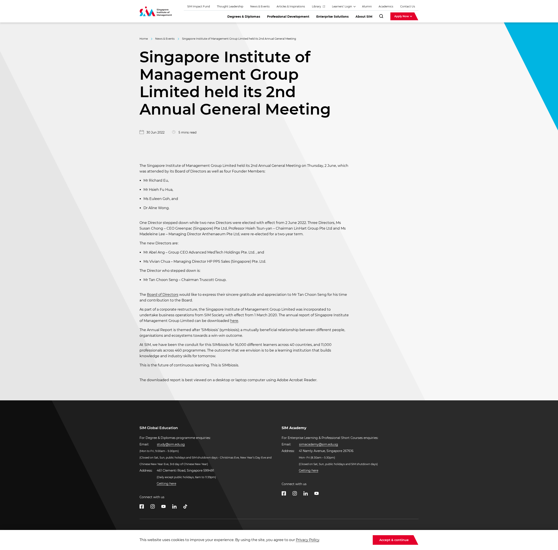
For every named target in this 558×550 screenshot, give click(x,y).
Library (317, 6)
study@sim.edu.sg (171, 444)
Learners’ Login (342, 6)
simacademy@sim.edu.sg (318, 444)
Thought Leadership (230, 6)
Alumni (367, 6)
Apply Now (402, 16)
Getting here (166, 484)
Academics (386, 6)
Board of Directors (162, 295)
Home (144, 38)
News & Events (260, 6)
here (234, 321)
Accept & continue (394, 540)
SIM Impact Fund (198, 6)
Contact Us (407, 6)
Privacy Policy (307, 540)
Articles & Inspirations (291, 6)
